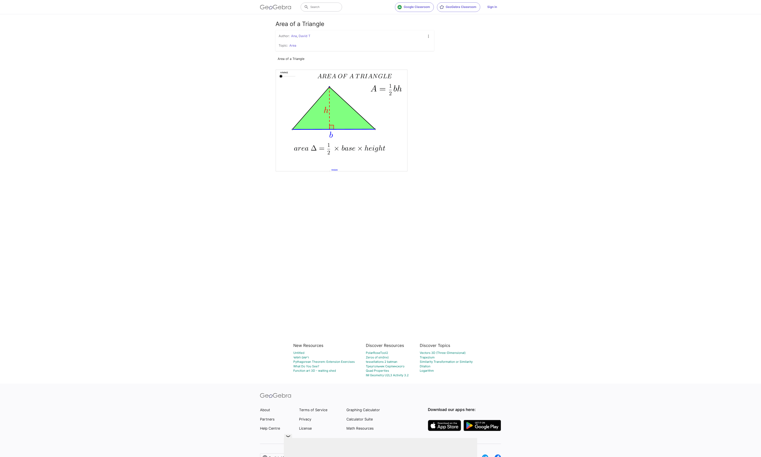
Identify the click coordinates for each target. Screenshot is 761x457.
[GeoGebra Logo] (275, 7)
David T (304, 36)
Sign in (492, 7)
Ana (294, 36)
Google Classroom (417, 7)
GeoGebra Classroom (461, 7)
